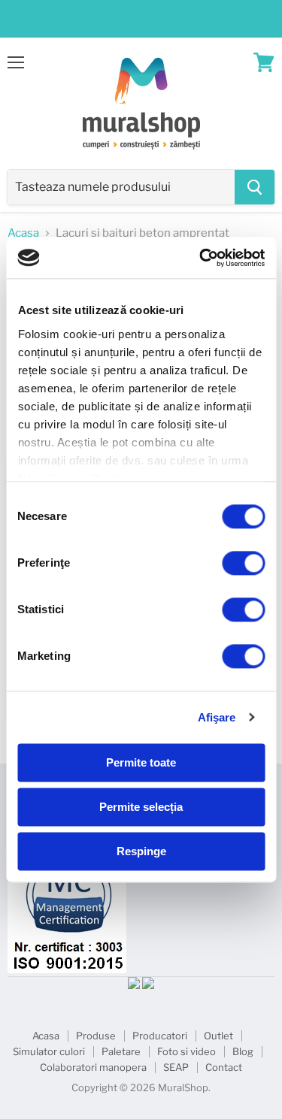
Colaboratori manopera (93, 1067)
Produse (96, 1036)
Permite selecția (141, 806)
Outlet (218, 1036)
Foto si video (186, 1051)
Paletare (121, 1051)
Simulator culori (49, 1051)
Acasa (23, 233)
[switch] (243, 563)
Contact (223, 1067)
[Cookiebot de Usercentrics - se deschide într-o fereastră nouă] (201, 258)
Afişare (217, 717)
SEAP (176, 1067)
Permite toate (141, 762)
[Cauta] (254, 187)
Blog (242, 1051)
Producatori (159, 1036)
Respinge (141, 851)
